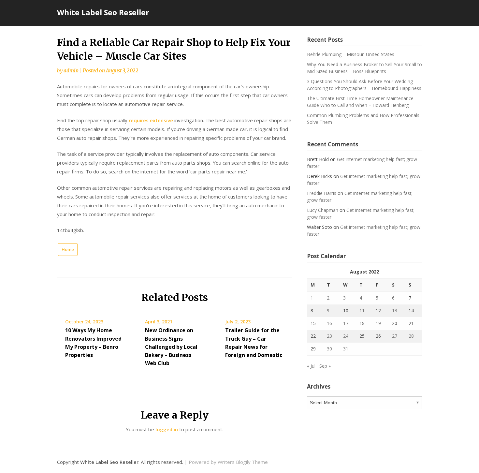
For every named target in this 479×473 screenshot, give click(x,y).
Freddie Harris (321, 193)
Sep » (325, 366)
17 (345, 323)
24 (345, 336)
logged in (166, 429)
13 (394, 310)
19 (378, 323)
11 (362, 310)
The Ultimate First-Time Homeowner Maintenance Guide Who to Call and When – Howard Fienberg (360, 101)
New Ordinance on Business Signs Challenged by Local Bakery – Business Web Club (171, 347)
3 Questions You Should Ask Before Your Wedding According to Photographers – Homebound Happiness (364, 84)
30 (329, 349)
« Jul (311, 366)
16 (329, 323)
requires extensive (151, 120)
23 (329, 336)
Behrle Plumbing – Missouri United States (350, 54)
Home (68, 249)
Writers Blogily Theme (243, 462)
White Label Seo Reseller (103, 12)
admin (71, 70)
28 (411, 336)
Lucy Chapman (322, 210)
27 (394, 336)
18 (362, 323)
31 (345, 349)
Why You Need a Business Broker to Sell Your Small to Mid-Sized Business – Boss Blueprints (364, 67)
